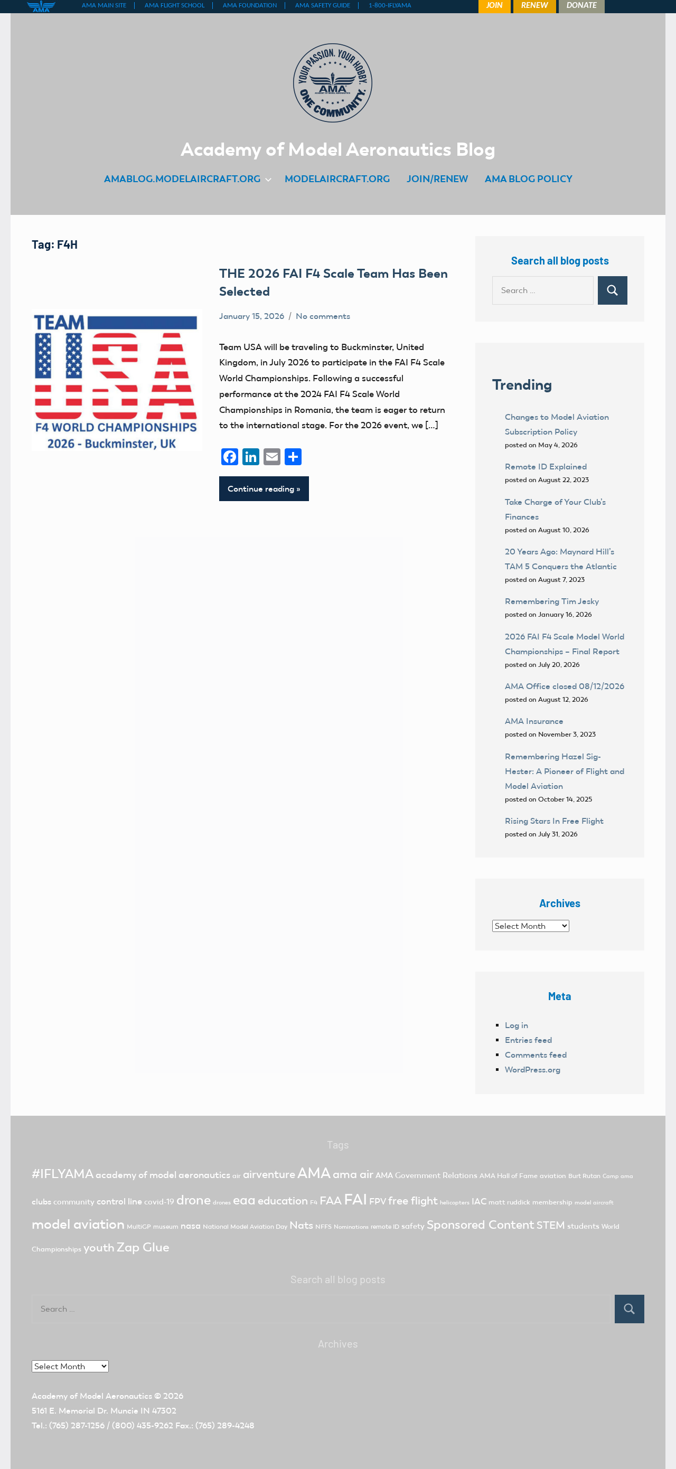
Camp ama (618, 1176)
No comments (323, 316)
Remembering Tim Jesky (552, 601)
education (283, 1200)
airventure (269, 1174)
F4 (313, 1202)
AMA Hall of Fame (509, 1176)
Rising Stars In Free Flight (554, 821)
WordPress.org (532, 1070)
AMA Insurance (534, 721)
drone (193, 1200)
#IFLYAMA (62, 1173)
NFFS (323, 1226)
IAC (479, 1201)
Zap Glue (143, 1247)
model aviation (78, 1224)
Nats (301, 1225)
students (583, 1226)
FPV (377, 1201)
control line (119, 1201)
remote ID (385, 1226)
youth (99, 1247)
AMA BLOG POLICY (528, 179)
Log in (516, 1025)
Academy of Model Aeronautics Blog (338, 149)
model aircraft (594, 1202)
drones (222, 1202)
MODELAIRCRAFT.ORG (337, 179)
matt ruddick (509, 1202)
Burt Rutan (584, 1176)
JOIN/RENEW (437, 179)
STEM (551, 1225)
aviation (553, 1176)
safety (413, 1226)
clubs (41, 1202)
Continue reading (261, 489)
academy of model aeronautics (163, 1175)
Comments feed (536, 1055)
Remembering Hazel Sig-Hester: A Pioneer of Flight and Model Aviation (564, 771)
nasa (191, 1225)
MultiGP (139, 1226)
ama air (353, 1174)
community (74, 1202)
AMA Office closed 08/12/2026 (564, 686)
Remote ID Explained (546, 467)
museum (166, 1226)
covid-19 (159, 1202)
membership (552, 1202)
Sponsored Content (480, 1224)
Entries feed (528, 1040)
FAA (331, 1200)
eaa (244, 1200)
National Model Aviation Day (245, 1226)
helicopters (455, 1202)
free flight (413, 1201)
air (236, 1176)
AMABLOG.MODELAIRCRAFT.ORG (182, 179)
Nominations (351, 1226)
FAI (355, 1199)
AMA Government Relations (426, 1175)
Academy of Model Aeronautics (92, 1396)
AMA (314, 1173)
